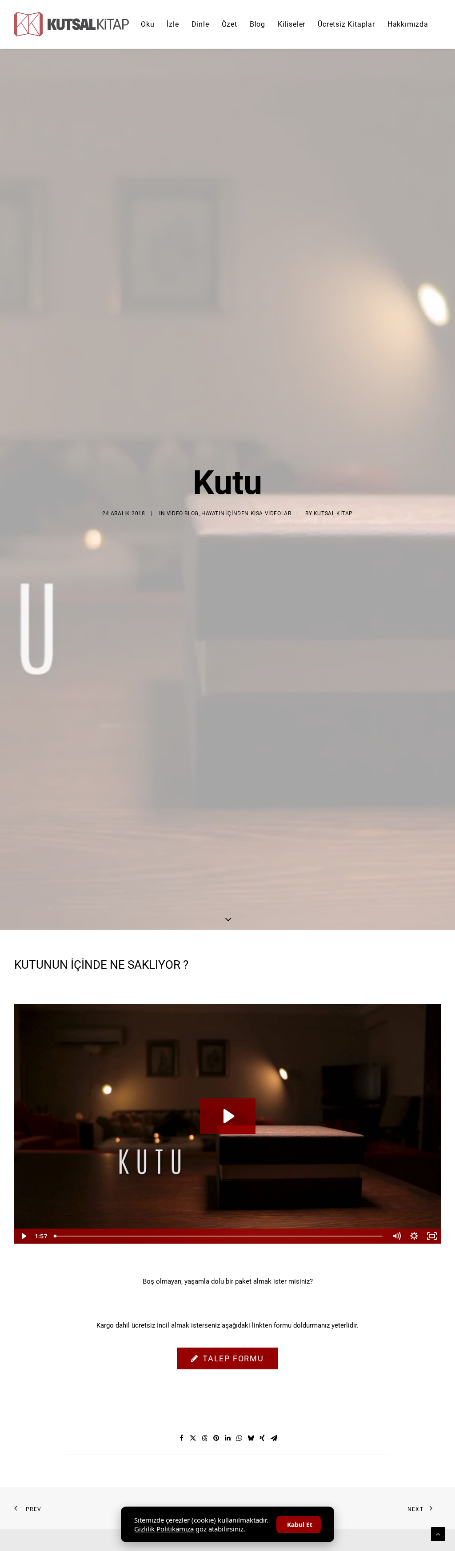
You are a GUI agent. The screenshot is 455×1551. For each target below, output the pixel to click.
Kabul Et (299, 1524)
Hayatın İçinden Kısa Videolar (246, 513)
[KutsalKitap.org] (71, 24)
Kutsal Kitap (333, 513)
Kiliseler (291, 24)
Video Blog (183, 513)
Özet (229, 24)
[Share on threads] (204, 1438)
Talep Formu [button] (233, 1358)
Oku (147, 24)
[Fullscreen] (432, 1236)
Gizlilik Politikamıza (164, 1528)
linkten (262, 1325)
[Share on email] (273, 1438)
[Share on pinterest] (216, 1438)
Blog (257, 24)
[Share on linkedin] (227, 1438)
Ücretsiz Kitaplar (346, 24)
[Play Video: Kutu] (227, 1116)
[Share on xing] (262, 1438)
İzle (173, 24)
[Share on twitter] (193, 1438)
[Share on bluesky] (250, 1438)
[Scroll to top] (438, 1534)
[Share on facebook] (181, 1438)
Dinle (200, 24)
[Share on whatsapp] (239, 1438)
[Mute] (396, 1236)
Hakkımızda (407, 24)
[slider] (219, 1236)
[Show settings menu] (414, 1236)
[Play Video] (23, 1236)
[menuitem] (147, 24)
